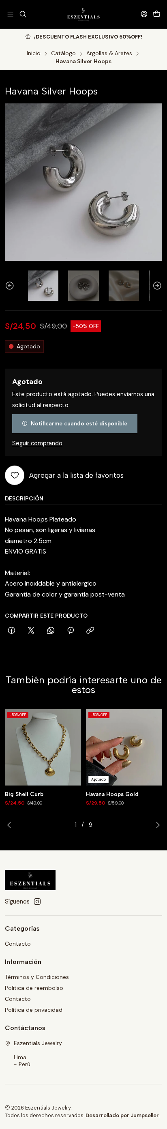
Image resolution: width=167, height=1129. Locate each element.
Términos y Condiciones (37, 977)
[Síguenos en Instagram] (37, 901)
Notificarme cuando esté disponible (79, 423)
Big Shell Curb (24, 794)
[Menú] (10, 14)
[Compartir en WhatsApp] (51, 631)
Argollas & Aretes (109, 53)
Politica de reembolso (34, 988)
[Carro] (156, 14)
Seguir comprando (37, 443)
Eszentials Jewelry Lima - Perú (38, 1053)
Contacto (18, 943)
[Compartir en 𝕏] (31, 631)
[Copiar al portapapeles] (90, 631)
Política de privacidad (33, 1009)
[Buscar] (22, 14)
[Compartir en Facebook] (11, 631)
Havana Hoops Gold (112, 794)
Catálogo (63, 53)
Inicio (34, 53)
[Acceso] (144, 14)
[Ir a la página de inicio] (83, 14)
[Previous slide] (11, 285)
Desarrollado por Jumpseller (122, 1115)
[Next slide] (156, 285)
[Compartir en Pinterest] (70, 631)
